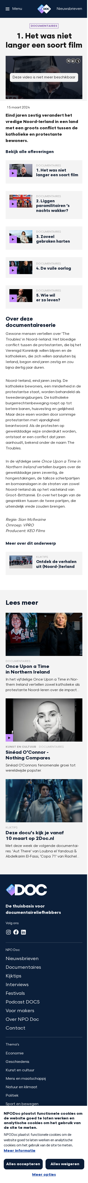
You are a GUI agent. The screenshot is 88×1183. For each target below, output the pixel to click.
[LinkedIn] (23, 932)
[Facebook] (16, 932)
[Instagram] (8, 932)
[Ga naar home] (44, 9)
